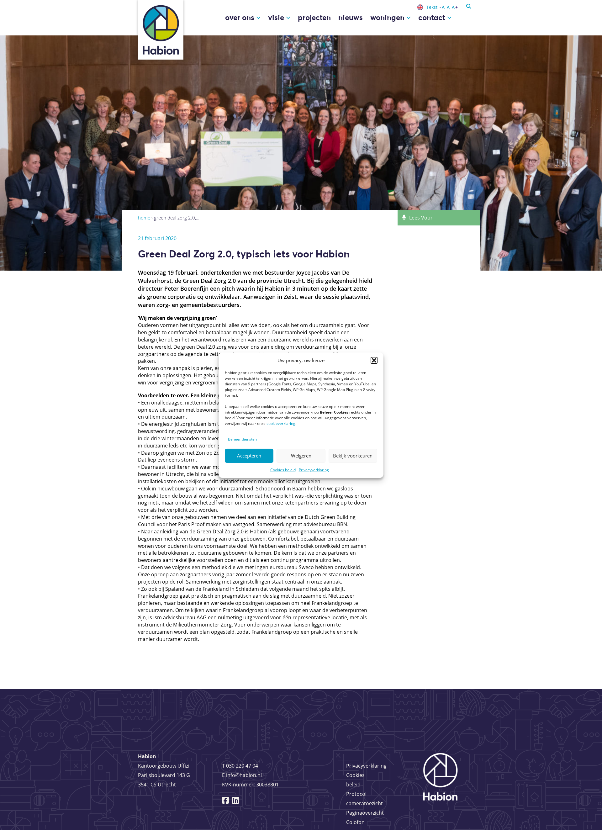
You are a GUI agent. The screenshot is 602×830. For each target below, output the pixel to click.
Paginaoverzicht (365, 812)
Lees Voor (421, 217)
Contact (432, 17)
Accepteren (249, 455)
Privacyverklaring (314, 470)
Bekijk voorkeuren (352, 455)
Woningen (388, 17)
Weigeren (301, 455)
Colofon (355, 822)
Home (144, 217)
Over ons (240, 17)
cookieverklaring (281, 423)
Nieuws (350, 17)
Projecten (314, 17)
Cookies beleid (283, 470)
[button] (374, 360)
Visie (277, 17)
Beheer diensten (242, 439)
